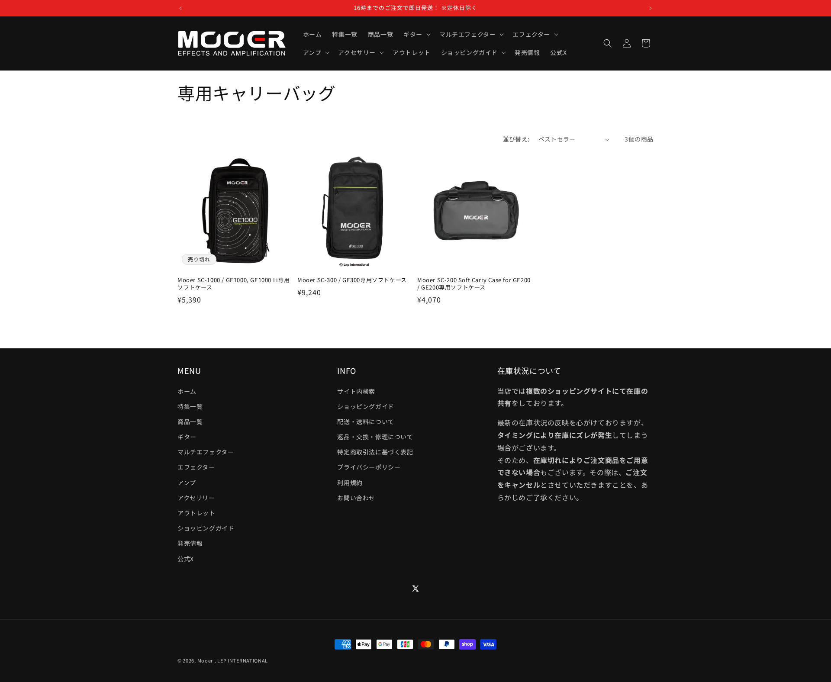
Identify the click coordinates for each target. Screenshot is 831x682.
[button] (416, 34)
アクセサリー (196, 497)
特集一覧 (190, 406)
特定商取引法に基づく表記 (375, 451)
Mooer (205, 660)
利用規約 (349, 482)
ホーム (186, 391)
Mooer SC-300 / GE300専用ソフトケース (352, 280)
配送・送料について (365, 421)
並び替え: (516, 139)
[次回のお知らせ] (650, 8)
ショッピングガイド (205, 528)
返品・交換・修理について (375, 436)
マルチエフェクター (205, 451)
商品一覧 (190, 421)
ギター (186, 436)
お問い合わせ (356, 497)
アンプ (186, 482)
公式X (185, 558)
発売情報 (190, 543)
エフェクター (196, 467)
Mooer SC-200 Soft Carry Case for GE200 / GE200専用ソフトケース (474, 284)
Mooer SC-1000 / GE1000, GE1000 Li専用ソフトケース (233, 284)
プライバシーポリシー (368, 467)
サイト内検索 (356, 391)
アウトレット (196, 512)
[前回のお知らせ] (180, 8)
